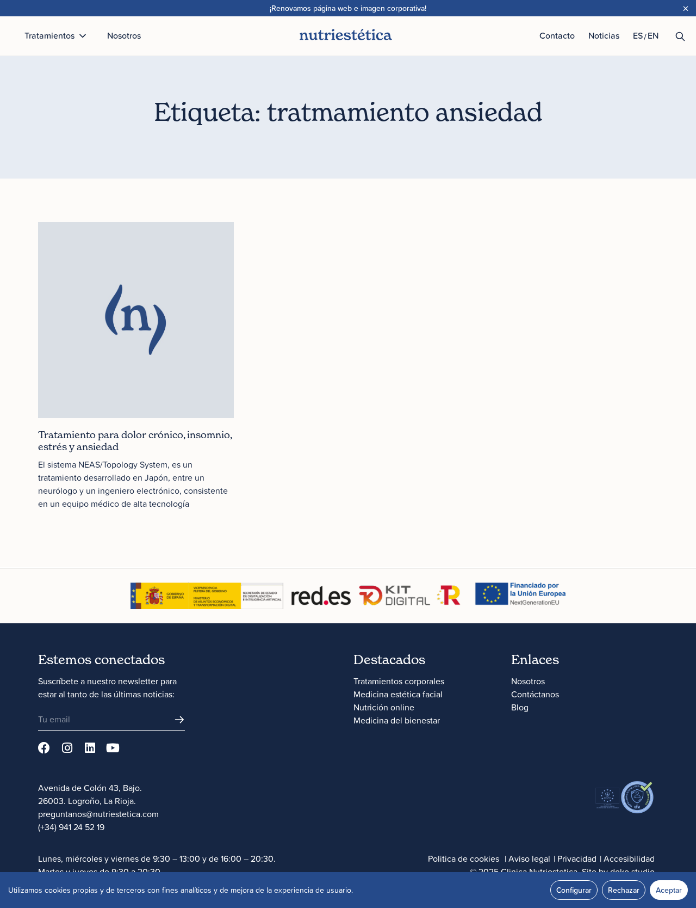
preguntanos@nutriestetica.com (98, 814)
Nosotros (528, 681)
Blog (520, 707)
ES (638, 35)
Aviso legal (529, 858)
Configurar (574, 890)
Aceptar (669, 890)
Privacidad (576, 858)
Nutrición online (383, 707)
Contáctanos (535, 694)
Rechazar (623, 890)
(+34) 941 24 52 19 (71, 827)
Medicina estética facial (398, 694)
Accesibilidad (629, 858)
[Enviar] (179, 720)
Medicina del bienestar (396, 720)
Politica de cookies (463, 858)
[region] (348, 890)
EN (653, 35)
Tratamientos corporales (398, 681)
